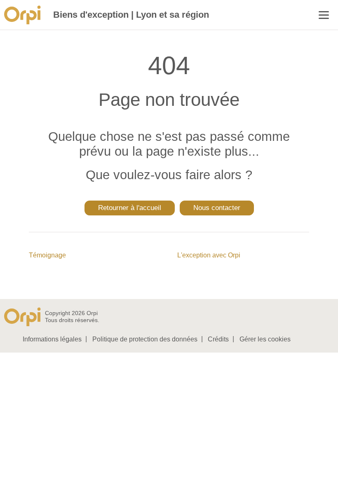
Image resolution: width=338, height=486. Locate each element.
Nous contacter (216, 208)
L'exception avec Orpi (208, 255)
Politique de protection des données (144, 339)
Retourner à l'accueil (129, 208)
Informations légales (52, 339)
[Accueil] (24, 15)
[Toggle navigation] (324, 15)
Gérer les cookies (265, 339)
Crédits (218, 339)
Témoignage (47, 255)
